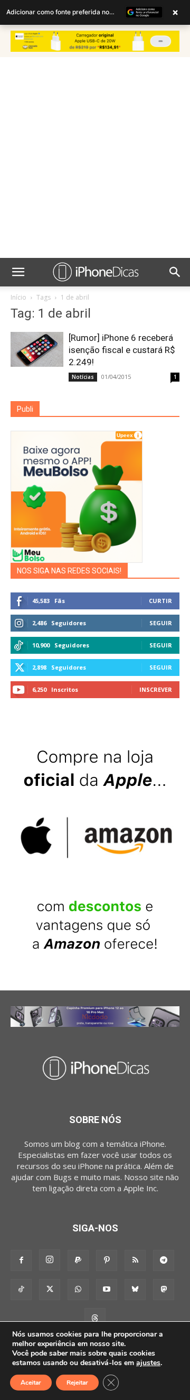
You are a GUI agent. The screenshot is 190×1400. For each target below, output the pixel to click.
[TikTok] (21, 1289)
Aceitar (31, 1382)
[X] (49, 1289)
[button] (18, 272)
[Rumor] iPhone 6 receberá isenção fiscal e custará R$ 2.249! (122, 349)
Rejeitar (77, 1382)
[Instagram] (49, 1260)
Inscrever (155, 689)
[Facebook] (21, 1260)
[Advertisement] (95, 157)
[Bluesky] (135, 1289)
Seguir (160, 623)
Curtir (160, 601)
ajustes (148, 1363)
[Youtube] (106, 1289)
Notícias (83, 377)
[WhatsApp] (78, 1289)
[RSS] (135, 1260)
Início (18, 297)
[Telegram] (163, 1260)
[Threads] (95, 1318)
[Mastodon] (163, 1289)
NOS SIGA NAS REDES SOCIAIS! (69, 571)
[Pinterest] (106, 1260)
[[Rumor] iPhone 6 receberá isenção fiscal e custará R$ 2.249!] (37, 349)
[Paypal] (78, 1260)
